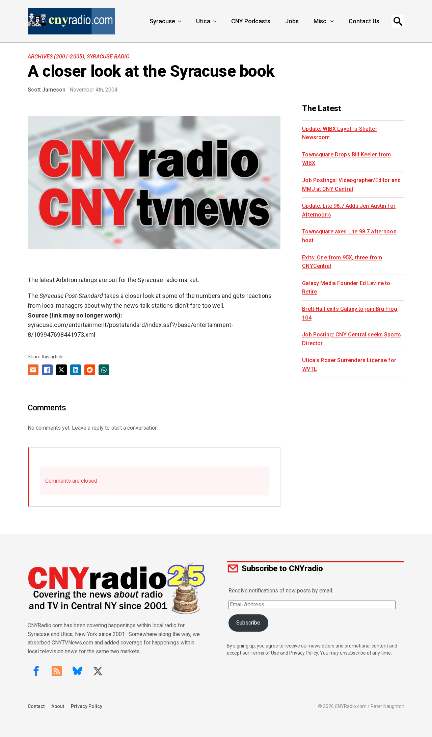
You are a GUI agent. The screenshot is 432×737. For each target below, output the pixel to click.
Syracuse (162, 21)
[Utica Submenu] (215, 21)
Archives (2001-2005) (56, 56)
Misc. (321, 21)
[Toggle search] (398, 21)
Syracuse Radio (108, 56)
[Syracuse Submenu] (180, 21)
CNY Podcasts (250, 21)
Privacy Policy (86, 706)
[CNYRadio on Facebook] (36, 671)
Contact (36, 706)
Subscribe (248, 622)
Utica (203, 21)
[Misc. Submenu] (333, 21)
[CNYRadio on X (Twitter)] (97, 671)
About (57, 706)
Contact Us (364, 21)
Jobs (292, 21)
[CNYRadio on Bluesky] (77, 671)
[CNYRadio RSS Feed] (56, 671)
